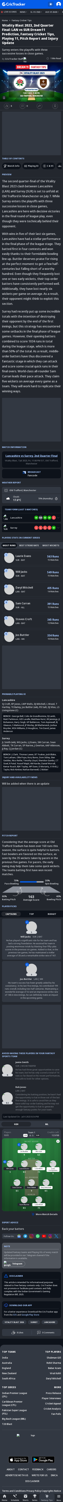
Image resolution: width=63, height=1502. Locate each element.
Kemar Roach (9, 766)
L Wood (51, 703)
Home (4, 1500)
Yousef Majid (23, 763)
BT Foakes (40, 754)
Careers (51, 1469)
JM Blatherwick (42, 725)
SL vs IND (35, 12)
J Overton (39, 745)
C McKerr (44, 769)
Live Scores (10, 11)
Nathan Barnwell (31, 769)
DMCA (54, 1475)
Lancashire (49, 1322)
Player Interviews (51, 1398)
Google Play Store (30, 1314)
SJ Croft (6, 703)
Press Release (53, 1393)
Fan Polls (56, 1413)
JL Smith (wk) (9, 742)
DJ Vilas (52, 707)
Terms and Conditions (14, 1490)
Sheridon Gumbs (46, 760)
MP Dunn (33, 766)
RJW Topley (22, 766)
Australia (7, 1362)
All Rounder (31, 1177)
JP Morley (29, 725)
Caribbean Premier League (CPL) (12, 1403)
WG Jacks (22, 742)
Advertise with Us (16, 1475)
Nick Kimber (16, 769)
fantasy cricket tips (22, 20)
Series (34, 1500)
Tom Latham (9, 757)
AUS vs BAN (51, 12)
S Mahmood (18, 725)
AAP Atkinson (52, 745)
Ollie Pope (22, 757)
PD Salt (43, 707)
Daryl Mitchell (24, 587)
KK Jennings (52, 719)
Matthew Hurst (38, 719)
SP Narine (28, 745)
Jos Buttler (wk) (30, 707)
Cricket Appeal (53, 1403)
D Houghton (32, 728)
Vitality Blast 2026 (14, 1322)
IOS (15, 1314)
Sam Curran (23, 603)
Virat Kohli (55, 1373)
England (6, 1368)
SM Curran (43, 742)
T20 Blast (7, 1424)
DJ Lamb (51, 716)
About (11, 1469)
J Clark (15, 754)
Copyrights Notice (51, 1490)
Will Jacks (21, 572)
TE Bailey (16, 707)
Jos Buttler (22, 635)
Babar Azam (54, 1368)
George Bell (17, 716)
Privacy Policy (33, 1490)
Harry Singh (20, 722)
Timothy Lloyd (30, 760)
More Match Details (47, 1214)
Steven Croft (24, 619)
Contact (23, 1469)
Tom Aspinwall (48, 722)
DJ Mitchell (39, 703)
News (23, 12)
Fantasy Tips (47, 1500)
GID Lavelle (24, 719)
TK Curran (15, 745)
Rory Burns (33, 757)
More (59, 1500)
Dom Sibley (44, 757)
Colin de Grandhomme (35, 716)
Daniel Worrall (48, 763)
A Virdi (53, 766)
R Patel (12, 763)
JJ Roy (5, 748)
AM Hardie (35, 763)
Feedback (37, 1469)
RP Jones (15, 703)
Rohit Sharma (54, 1362)
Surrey (34, 1322)
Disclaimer (32, 1481)
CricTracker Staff (12, 58)
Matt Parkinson (10, 719)
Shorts (26, 1500)
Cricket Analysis (52, 1408)
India (5, 1357)
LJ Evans (32, 742)
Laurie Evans (23, 556)
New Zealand (9, 1373)
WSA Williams (18, 728)
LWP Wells (27, 703)
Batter (31, 1158)
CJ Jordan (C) (15, 748)
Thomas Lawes (26, 754)
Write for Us (40, 1475)
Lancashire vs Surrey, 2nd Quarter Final (32, 456)
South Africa (8, 1378)
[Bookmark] (55, 106)
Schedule (15, 1500)
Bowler (31, 1194)
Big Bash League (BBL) (14, 1418)
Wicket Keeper (31, 1141)
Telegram (17, 1263)
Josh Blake (51, 754)
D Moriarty (44, 766)
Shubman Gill (54, 1357)
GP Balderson (33, 722)
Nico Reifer (17, 760)
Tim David (44, 728)
